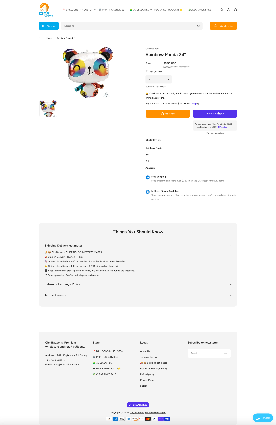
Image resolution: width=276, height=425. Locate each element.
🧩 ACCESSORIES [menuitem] (139, 9)
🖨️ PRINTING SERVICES (105, 357)
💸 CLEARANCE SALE (104, 374)
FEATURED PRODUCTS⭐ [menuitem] (168, 9)
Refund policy (147, 374)
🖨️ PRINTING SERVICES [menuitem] (111, 9)
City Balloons (137, 412)
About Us (51, 26)
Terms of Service (149, 357)
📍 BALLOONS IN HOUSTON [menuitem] (78, 9)
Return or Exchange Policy (153, 368)
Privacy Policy (147, 380)
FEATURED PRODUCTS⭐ (107, 368)
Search (143, 385)
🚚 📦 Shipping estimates (153, 362)
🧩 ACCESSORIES (102, 362)
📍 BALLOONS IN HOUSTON (108, 351)
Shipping (166, 67)
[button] (48, 109)
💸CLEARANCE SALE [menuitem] (199, 9)
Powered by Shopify (155, 412)
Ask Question (156, 71)
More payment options (215, 133)
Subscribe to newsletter (203, 343)
